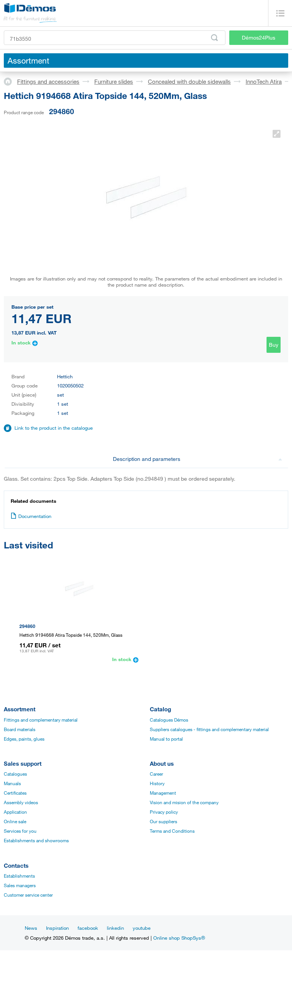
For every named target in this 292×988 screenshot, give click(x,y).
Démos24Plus (258, 37)
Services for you (20, 831)
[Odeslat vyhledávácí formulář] (214, 37)
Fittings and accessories (48, 81)
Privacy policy (164, 812)
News (31, 928)
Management (163, 793)
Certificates (15, 793)
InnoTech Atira (264, 81)
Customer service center (28, 895)
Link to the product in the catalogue (53, 428)
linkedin (115, 928)
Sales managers (20, 885)
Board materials (19, 729)
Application (15, 812)
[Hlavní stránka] (10, 81)
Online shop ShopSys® (179, 938)
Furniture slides (113, 81)
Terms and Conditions (172, 831)
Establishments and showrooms (36, 840)
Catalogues (15, 774)
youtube (142, 928)
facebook (88, 928)
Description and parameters (146, 459)
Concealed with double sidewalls (189, 81)
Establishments (19, 876)
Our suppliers (163, 821)
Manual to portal (166, 739)
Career (156, 774)
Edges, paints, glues (24, 739)
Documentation (34, 516)
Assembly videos (21, 802)
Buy (273, 344)
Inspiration (57, 928)
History (157, 783)
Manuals (12, 783)
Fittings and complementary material (41, 720)
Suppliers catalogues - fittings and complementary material (209, 729)
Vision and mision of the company (184, 802)
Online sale (15, 821)
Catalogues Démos (169, 720)
